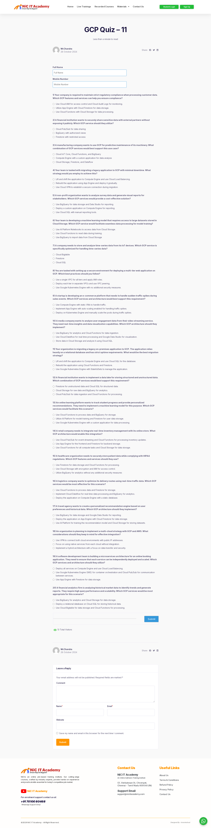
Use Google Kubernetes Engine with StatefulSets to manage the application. (92, 369)
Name (59, 706)
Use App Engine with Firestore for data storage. (78, 579)
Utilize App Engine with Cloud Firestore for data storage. (82, 108)
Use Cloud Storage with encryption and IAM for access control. (85, 469)
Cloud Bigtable (63, 254)
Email (110, 706)
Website (60, 720)
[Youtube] (24, 791)
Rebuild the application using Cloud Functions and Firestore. (84, 365)
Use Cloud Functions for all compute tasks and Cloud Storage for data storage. (93, 447)
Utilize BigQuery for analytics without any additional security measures (89, 472)
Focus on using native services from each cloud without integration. (87, 544)
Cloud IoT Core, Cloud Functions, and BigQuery (78, 154)
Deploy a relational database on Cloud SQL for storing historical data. (88, 604)
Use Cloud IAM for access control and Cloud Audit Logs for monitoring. (89, 104)
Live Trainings (84, 6)
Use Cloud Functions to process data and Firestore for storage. (86, 490)
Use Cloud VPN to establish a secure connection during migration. (87, 187)
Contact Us (138, 6)
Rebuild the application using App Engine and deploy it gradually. (86, 183)
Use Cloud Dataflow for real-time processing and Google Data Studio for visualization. (96, 337)
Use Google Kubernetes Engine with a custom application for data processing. (93, 422)
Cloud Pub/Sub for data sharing (71, 129)
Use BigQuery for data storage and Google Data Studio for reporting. (88, 515)
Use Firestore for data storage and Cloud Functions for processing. (87, 465)
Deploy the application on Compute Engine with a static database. (87, 498)
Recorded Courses (104, 6)
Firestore (60, 258)
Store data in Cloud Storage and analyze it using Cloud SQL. (84, 341)
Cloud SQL (61, 262)
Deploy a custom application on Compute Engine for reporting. (85, 208)
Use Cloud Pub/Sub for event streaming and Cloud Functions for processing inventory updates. (101, 440)
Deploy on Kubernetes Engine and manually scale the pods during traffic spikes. (94, 312)
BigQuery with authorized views (71, 133)
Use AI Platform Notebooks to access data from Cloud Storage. (86, 229)
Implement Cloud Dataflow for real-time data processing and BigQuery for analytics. (95, 494)
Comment (60, 683)
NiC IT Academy (37, 791)
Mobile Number (60, 79)
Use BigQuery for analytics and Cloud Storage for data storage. (86, 600)
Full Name (58, 67)
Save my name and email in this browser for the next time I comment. (91, 733)
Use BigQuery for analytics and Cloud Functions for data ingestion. (87, 333)
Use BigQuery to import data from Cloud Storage (79, 237)
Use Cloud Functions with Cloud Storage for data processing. (85, 112)
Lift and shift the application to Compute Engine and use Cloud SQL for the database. (96, 361)
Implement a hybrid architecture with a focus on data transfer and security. (91, 548)
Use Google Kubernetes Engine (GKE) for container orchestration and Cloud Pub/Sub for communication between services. (105, 574)
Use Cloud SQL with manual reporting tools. (76, 212)
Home (70, 6)
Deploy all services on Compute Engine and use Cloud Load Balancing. (89, 568)
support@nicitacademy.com (131, 794)
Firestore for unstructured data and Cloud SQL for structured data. (87, 386)
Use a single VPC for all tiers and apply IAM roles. (79, 279)
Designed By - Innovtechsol (180, 822)
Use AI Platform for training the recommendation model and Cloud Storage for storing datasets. (100, 523)
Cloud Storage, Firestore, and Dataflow (74, 162)
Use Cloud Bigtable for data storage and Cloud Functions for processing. (90, 608)
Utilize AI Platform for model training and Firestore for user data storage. (90, 418)
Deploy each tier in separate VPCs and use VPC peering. (83, 283)
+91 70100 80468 (33, 801)
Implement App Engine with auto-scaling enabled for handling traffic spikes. (91, 308)
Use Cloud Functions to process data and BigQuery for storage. (86, 414)
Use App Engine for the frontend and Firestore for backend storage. (88, 443)
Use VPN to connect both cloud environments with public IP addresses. (89, 540)
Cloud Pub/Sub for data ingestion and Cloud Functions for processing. (89, 394)
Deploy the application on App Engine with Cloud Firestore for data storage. (92, 519)
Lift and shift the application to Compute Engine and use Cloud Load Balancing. (93, 179)
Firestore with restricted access (71, 137)
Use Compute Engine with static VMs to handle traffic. (81, 304)
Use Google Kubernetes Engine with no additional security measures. (88, 287)
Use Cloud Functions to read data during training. (79, 233)
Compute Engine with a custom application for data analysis (84, 158)
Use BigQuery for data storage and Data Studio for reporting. (85, 204)
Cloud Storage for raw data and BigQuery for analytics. (82, 390)
